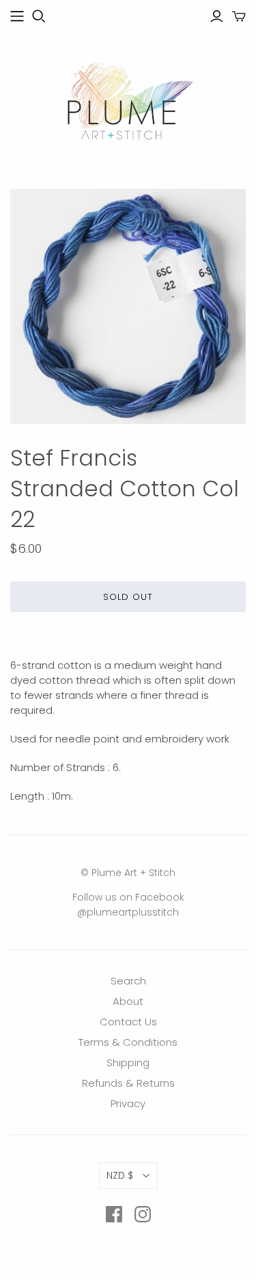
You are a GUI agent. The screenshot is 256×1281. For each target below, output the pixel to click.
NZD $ (119, 1175)
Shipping (128, 1062)
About (128, 1001)
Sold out (128, 596)
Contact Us (128, 1021)
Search (128, 981)
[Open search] (39, 16)
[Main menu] (17, 16)
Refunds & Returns (128, 1083)
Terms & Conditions (128, 1042)
